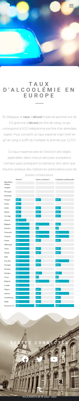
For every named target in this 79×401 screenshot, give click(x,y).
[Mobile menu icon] (71, 6)
